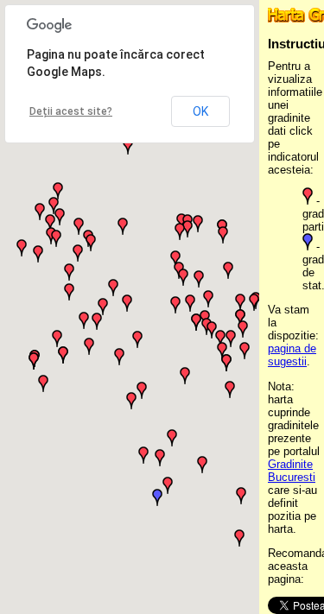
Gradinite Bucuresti (291, 471)
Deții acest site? (70, 111)
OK (200, 111)
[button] (157, 497)
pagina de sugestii (292, 355)
